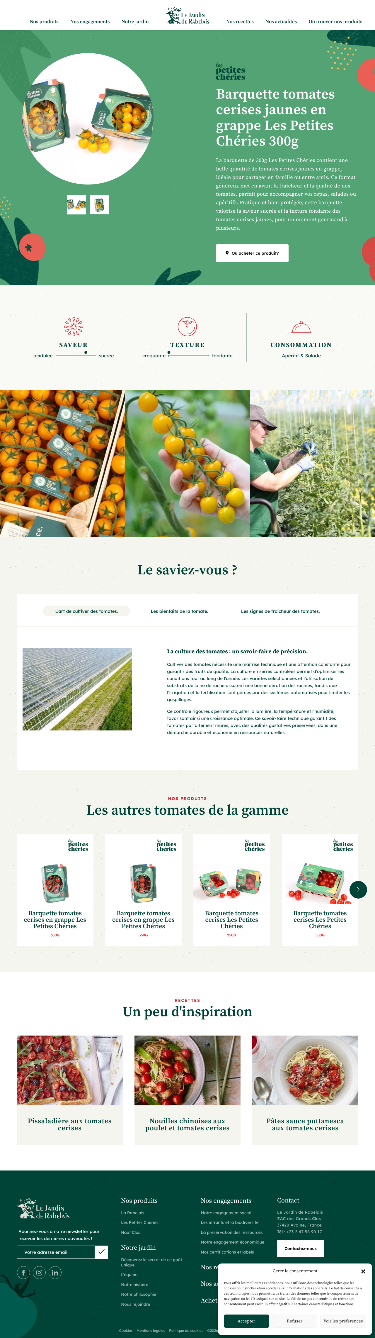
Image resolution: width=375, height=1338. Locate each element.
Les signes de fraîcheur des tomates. (280, 611)
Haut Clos (130, 1232)
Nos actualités (281, 21)
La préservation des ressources (232, 1232)
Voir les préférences (343, 1321)
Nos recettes (240, 21)
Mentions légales (151, 1330)
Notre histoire (134, 1284)
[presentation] (358, 890)
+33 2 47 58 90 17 (304, 1231)
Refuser (294, 1321)
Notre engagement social (226, 1212)
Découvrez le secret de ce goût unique (151, 1262)
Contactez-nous (300, 1248)
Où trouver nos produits (335, 21)
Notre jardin (135, 21)
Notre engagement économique (233, 1242)
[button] (363, 1271)
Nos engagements (90, 21)
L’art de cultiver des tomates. (86, 611)
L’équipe (129, 1274)
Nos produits (44, 21)
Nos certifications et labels (227, 1252)
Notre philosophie (138, 1294)
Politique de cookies (186, 1330)
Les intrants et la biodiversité (230, 1222)
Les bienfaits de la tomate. (179, 611)
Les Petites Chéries (139, 1222)
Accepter (246, 1321)
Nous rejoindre (135, 1304)
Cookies (126, 1330)
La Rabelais (132, 1212)
